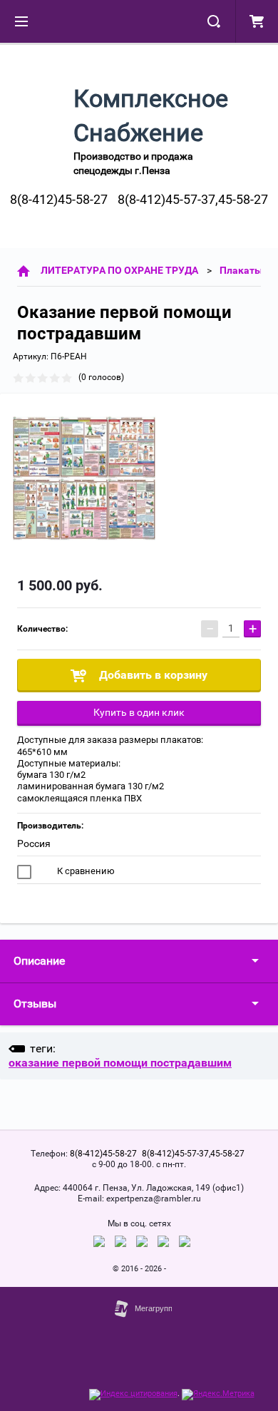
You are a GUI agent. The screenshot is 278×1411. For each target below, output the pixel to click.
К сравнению (85, 871)
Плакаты (241, 270)
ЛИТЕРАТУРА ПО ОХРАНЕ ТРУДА (119, 270)
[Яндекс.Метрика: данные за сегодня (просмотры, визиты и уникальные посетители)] (218, 1394)
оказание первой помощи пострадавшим (120, 1062)
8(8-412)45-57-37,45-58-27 (193, 199)
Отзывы (35, 1003)
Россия (34, 843)
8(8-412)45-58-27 (59, 199)
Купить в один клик (139, 712)
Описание (39, 961)
